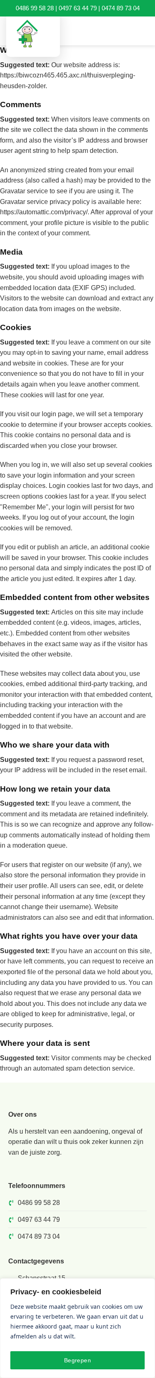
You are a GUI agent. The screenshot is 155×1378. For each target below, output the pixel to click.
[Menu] (144, 31)
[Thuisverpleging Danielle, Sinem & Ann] (33, 34)
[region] (77, 1328)
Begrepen (77, 1360)
